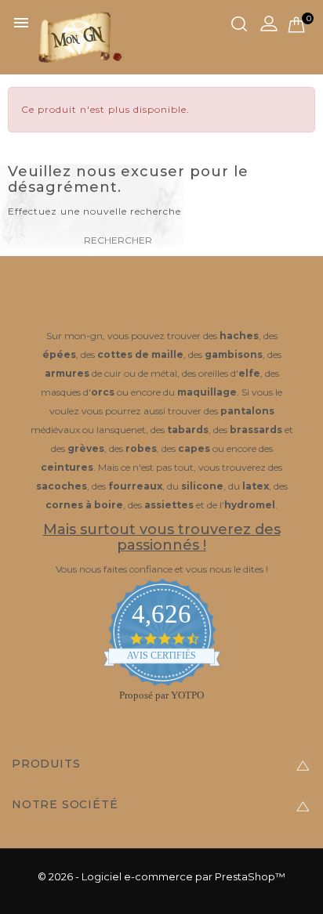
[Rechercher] (239, 24)
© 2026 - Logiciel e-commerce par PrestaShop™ (161, 876)
